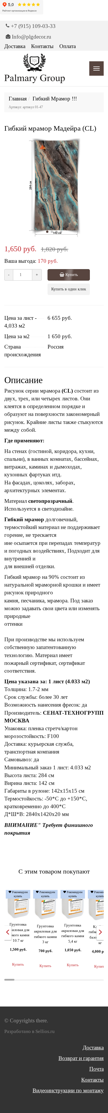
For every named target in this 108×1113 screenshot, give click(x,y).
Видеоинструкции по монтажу (68, 1090)
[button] (47, 232)
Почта (96, 1069)
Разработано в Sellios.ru (29, 1031)
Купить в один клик (68, 289)
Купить (71, 275)
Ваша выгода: (20, 261)
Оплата (67, 46)
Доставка (14, 46)
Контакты (42, 46)
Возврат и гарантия (81, 1058)
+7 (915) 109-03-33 (33, 26)
